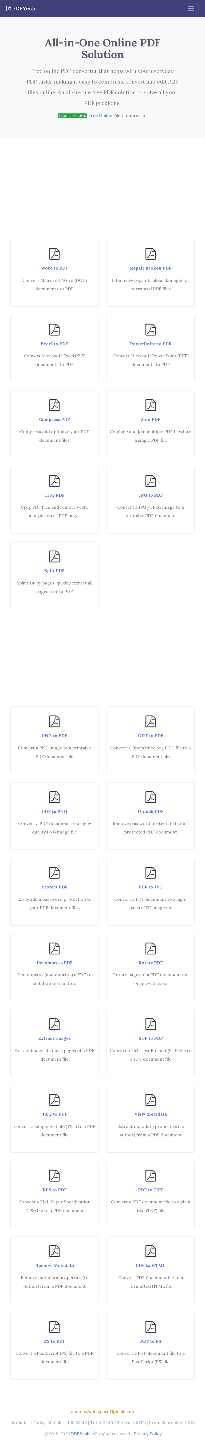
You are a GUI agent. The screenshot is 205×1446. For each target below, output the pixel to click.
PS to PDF (54, 1341)
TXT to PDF (54, 1114)
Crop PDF (54, 495)
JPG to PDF (151, 495)
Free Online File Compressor (117, 115)
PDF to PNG (54, 811)
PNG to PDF (54, 735)
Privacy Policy (147, 1433)
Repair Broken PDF (150, 268)
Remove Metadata (54, 1265)
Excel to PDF (54, 343)
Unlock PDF (151, 811)
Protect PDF (54, 887)
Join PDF (150, 419)
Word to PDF (54, 268)
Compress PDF (54, 419)
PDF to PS (150, 1341)
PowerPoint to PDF (150, 343)
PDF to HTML (150, 1265)
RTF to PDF (150, 1038)
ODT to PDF (150, 735)
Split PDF (54, 570)
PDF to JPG (151, 887)
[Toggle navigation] (191, 8)
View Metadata (150, 1114)
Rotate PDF (151, 962)
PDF (23, 8)
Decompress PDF (55, 962)
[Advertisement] (102, 190)
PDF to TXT (150, 1189)
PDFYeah (80, 1433)
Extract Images (54, 1038)
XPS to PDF (54, 1189)
